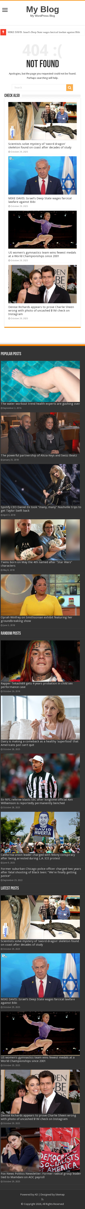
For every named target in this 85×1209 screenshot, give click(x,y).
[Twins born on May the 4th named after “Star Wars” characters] (40, 540)
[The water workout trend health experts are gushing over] (40, 381)
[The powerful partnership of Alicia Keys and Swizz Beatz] (40, 433)
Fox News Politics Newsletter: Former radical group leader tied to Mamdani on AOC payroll (41, 1175)
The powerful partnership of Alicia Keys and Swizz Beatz (39, 455)
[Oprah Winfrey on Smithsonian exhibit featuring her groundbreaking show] (40, 595)
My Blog (42, 9)
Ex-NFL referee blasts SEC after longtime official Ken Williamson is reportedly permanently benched (37, 801)
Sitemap (60, 1194)
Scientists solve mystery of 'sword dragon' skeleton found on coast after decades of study (39, 145)
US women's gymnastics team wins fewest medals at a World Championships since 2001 (42, 254)
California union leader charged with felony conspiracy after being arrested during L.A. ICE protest (38, 856)
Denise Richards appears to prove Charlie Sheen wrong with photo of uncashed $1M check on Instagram (41, 310)
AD (36, 1194)
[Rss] (42, 1199)
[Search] (69, 87)
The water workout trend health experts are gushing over (40, 403)
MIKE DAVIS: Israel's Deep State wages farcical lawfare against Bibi (44, 32)
